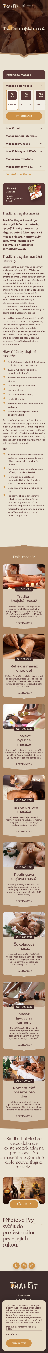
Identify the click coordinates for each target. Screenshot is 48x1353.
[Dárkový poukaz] (24, 194)
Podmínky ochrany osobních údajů (21, 1328)
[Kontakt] (16, 1265)
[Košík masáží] (28, 6)
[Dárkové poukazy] (22, 5)
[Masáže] (24, 1265)
